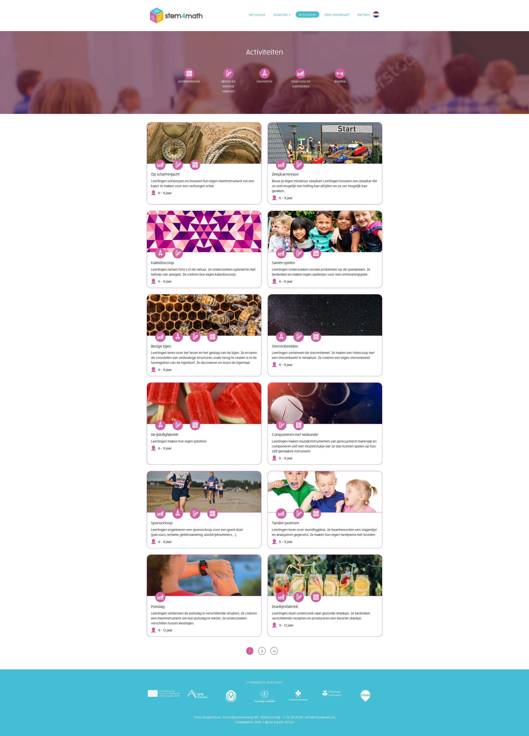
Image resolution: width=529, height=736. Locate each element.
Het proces (257, 14)
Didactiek (280, 14)
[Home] (176, 15)
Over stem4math (336, 14)
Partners (363, 14)
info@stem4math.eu (320, 717)
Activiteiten (307, 14)
